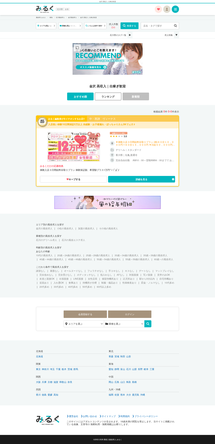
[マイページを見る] (167, 9)
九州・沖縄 (114, 389)
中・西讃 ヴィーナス (102, 118)
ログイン (129, 314)
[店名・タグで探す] (175, 25)
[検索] (147, 323)
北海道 (39, 351)
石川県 (60, 9)
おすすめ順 (80, 96)
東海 (111, 363)
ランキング (108, 96)
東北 (111, 351)
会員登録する (85, 314)
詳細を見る (141, 179)
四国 (38, 389)
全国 (67, 9)
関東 (38, 363)
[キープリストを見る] (158, 9)
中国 (111, 376)
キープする (74, 179)
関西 (38, 376)
